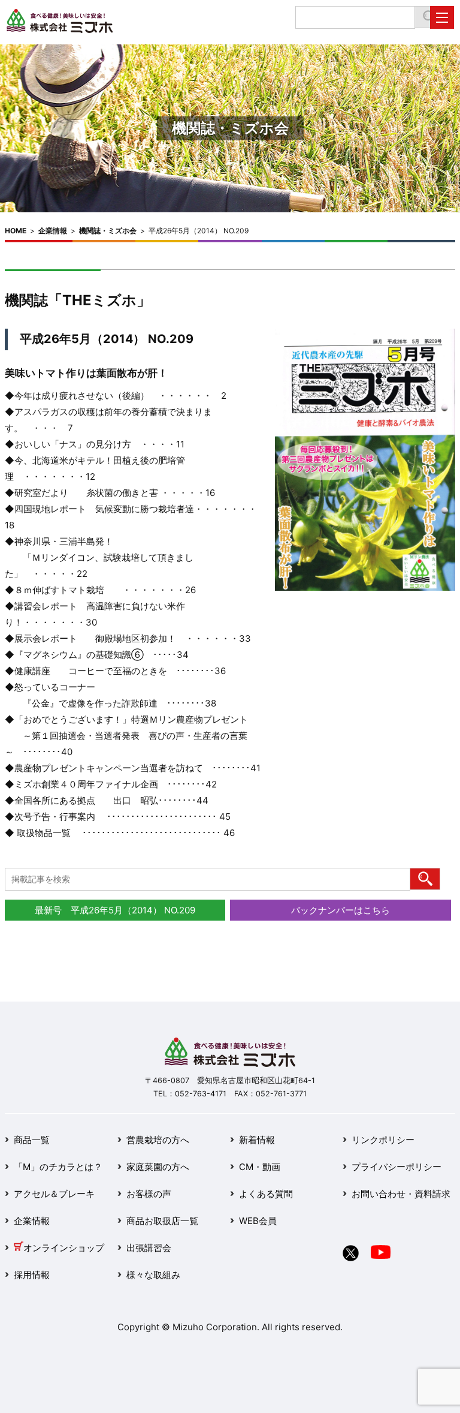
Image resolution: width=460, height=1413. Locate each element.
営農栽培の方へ (157, 1140)
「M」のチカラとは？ (58, 1167)
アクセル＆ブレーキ (54, 1193)
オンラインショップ (63, 1247)
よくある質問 (266, 1193)
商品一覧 (32, 1140)
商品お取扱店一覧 (162, 1220)
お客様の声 (148, 1193)
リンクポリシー (383, 1140)
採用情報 (32, 1274)
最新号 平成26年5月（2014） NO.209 (115, 910)
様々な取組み (153, 1274)
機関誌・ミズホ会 (108, 230)
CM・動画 (259, 1167)
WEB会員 (258, 1220)
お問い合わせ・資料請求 (401, 1193)
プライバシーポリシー (396, 1167)
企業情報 (52, 230)
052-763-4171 (200, 1093)
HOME (15, 230)
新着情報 (257, 1140)
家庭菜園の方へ (157, 1167)
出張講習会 (148, 1247)
